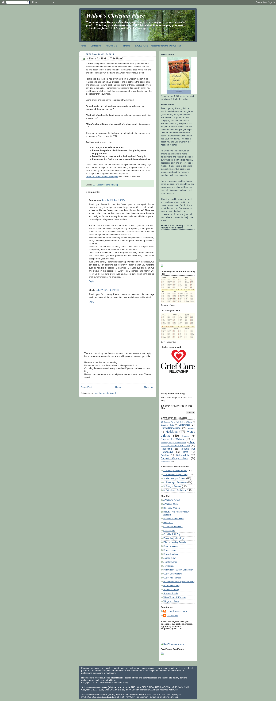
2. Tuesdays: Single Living (105, 185)
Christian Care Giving (173, 526)
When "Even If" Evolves (174, 597)
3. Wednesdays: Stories (174, 478)
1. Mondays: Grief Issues (175, 471)
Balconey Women (171, 508)
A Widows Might (170, 504)
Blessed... (168, 522)
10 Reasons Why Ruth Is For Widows (176, 422)
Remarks (126, 46)
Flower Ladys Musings (173, 538)
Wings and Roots (171, 601)
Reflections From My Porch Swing (179, 582)
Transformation (166, 461)
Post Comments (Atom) (105, 393)
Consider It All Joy (171, 534)
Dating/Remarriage (170, 428)
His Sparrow (172, 615)
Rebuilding (166, 448)
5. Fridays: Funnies (172, 486)
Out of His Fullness (172, 578)
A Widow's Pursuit (171, 500)
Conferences (184, 425)
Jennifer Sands (170, 562)
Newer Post (86, 387)
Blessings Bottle (167, 425)
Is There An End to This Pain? (104, 58)
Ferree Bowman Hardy (177, 611)
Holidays (172, 431)
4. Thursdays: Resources (175, 482)
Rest (185, 452)
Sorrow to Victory (171, 590)
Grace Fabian (169, 550)
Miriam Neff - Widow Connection (178, 570)
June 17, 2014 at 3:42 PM (114, 200)
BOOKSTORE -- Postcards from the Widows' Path (158, 46)
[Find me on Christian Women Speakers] (162, 266)
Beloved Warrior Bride (173, 519)
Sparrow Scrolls (170, 593)
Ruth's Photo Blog (171, 586)
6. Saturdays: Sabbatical (174, 490)
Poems (185, 436)
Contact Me (96, 46)
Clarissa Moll (169, 530)
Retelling (165, 455)
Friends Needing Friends (174, 542)
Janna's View (169, 558)
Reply (91, 281)
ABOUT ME (111, 46)
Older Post (149, 387)
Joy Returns (169, 566)
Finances (191, 428)
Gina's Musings (170, 546)
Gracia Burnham (170, 554)
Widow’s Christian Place (115, 15)
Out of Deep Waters (172, 574)
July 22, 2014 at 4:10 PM (107, 290)
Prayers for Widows (172, 439)
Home (83, 46)
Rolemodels (182, 455)
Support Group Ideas (174, 458)
